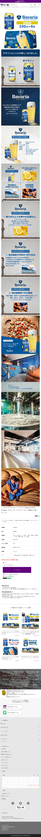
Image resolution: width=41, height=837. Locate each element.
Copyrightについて (5, 829)
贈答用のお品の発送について (6, 754)
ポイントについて (4, 765)
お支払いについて (4, 759)
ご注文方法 (3, 748)
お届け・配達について (5, 751)
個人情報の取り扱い (5, 828)
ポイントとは (15, 574)
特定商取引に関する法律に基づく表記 (8, 826)
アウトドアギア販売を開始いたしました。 (20, 1)
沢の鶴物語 (3, 798)
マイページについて (5, 762)
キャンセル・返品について (10, 597)
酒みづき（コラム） (5, 796)
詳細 (17, 559)
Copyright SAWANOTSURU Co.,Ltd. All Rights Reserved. (20, 835)
